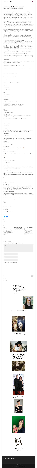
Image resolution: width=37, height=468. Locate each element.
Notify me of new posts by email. (9, 265)
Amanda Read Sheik (6, 8)
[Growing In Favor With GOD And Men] (29, 231)
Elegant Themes (16, 466)
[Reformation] (9, 231)
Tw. (6, 280)
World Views (17, 8)
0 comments (21, 8)
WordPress (24, 466)
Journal (15, 8)
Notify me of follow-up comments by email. (11, 262)
